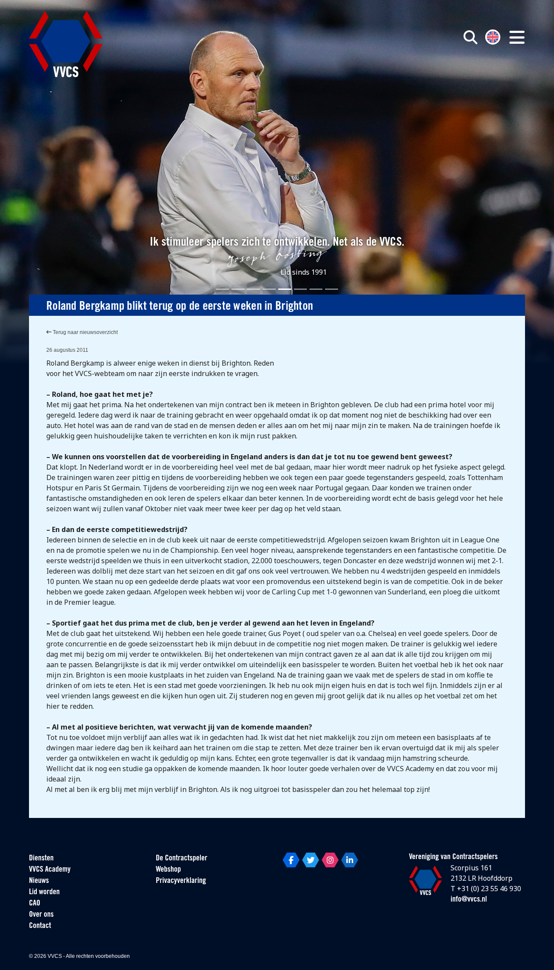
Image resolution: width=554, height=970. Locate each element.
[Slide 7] (315, 289)
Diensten (41, 859)
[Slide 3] (253, 289)
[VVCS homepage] (66, 44)
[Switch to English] (493, 36)
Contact (40, 926)
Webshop (168, 870)
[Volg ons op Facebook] (291, 860)
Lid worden (44, 892)
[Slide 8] (331, 289)
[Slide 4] (269, 289)
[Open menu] (517, 37)
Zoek (371, 76)
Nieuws (39, 881)
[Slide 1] (222, 289)
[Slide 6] (300, 289)
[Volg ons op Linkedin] (349, 860)
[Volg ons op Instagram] (330, 860)
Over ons (41, 915)
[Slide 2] (238, 289)
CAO (34, 904)
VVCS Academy (50, 870)
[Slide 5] (284, 289)
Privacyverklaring (181, 881)
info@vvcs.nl (469, 900)
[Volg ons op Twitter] (310, 860)
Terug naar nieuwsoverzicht (85, 332)
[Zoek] (470, 37)
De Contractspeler (181, 859)
